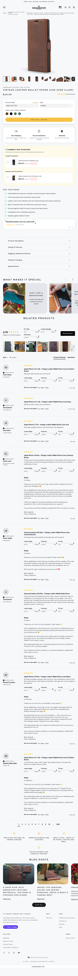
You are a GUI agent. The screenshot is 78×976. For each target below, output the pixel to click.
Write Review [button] (68, 333)
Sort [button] (4, 357)
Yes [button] (39, 387)
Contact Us (62, 921)
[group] (13, 332)
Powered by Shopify (47, 961)
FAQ (60, 927)
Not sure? (35, 102)
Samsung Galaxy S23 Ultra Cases (16, 13)
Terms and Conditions (10, 947)
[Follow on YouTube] (19, 953)
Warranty (6, 938)
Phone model (10, 102)
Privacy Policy (8, 944)
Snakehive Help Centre (67, 918)
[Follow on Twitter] (9, 953)
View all (39, 904)
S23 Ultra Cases (13, 14)
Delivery (62, 924)
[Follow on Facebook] (4, 953)
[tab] (59, 357)
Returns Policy (8, 941)
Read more (7, 899)
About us (49, 918)
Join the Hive (70, 938)
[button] (6, 79)
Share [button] (47, 387)
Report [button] (42, 387)
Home (4, 13)
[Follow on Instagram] (14, 953)
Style (41, 102)
